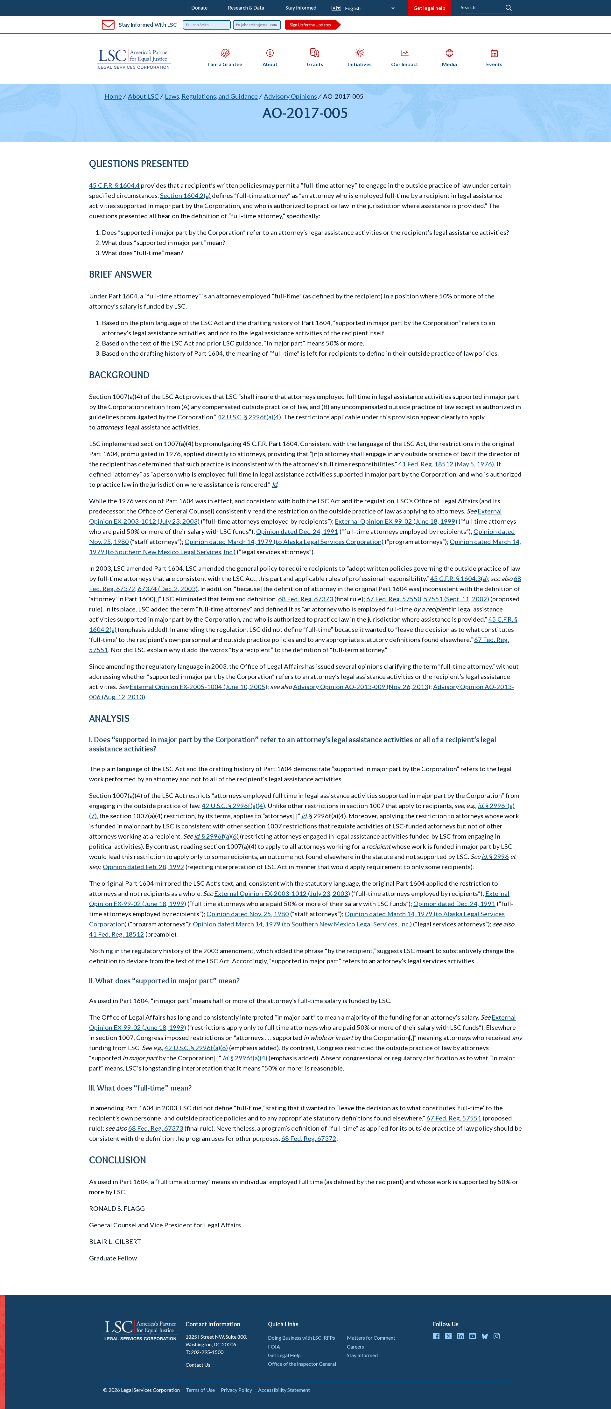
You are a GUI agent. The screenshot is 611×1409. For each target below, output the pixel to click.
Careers (355, 1346)
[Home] (136, 59)
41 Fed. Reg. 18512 (116, 934)
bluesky (484, 1336)
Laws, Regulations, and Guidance (211, 96)
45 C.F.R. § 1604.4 (114, 185)
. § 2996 (495, 856)
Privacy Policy (236, 1390)
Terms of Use (200, 1390)
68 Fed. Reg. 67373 (305, 599)
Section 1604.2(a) (185, 195)
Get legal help (429, 8)
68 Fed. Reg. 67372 (308, 1138)
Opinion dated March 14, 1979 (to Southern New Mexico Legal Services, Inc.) (302, 924)
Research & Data (246, 7)
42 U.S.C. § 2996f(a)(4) (233, 805)
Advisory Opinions (290, 96)
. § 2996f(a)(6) (216, 836)
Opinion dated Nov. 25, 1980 (248, 913)
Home (113, 96)
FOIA (274, 1346)
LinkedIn (460, 1336)
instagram (497, 1336)
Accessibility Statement (284, 1390)
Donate (199, 7)
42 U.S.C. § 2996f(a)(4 (248, 417)
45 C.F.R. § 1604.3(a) (459, 578)
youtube (472, 1336)
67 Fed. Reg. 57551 (453, 1118)
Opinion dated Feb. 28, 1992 (143, 866)
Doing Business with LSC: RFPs (301, 1338)
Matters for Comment (371, 1338)
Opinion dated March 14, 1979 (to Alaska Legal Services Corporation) (284, 541)
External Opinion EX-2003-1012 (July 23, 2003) (282, 893)
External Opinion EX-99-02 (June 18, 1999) (396, 521)
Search (509, 6)
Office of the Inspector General (302, 1364)
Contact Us (198, 1365)
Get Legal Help (284, 1355)
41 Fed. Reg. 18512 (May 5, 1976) (446, 464)
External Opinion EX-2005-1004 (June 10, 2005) (198, 686)
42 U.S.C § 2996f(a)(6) (196, 1047)
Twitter (448, 1336)
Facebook (436, 1336)
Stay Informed (300, 7)
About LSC (143, 96)
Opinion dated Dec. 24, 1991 (297, 531)
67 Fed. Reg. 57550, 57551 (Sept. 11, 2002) (427, 599)
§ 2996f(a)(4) (244, 1058)
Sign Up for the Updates (310, 24)
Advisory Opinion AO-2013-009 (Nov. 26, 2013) (361, 686)
